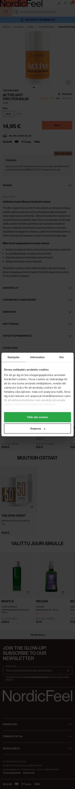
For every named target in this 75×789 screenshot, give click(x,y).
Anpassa (35, 428)
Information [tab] (37, 357)
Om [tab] (61, 357)
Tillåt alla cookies (37, 416)
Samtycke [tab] (14, 357)
